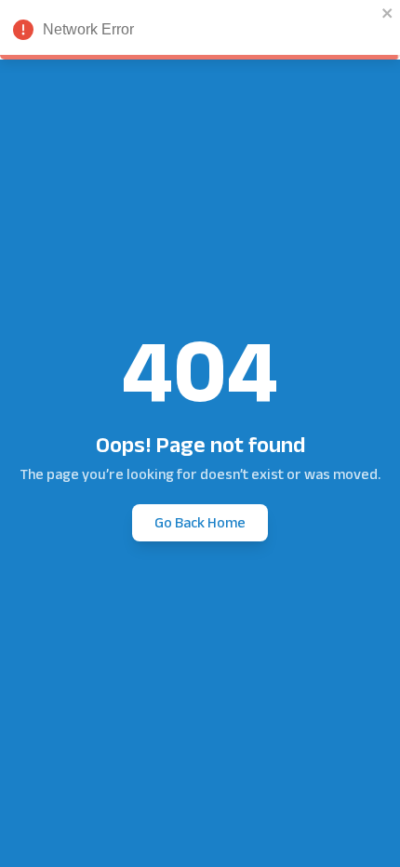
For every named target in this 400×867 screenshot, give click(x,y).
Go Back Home (200, 522)
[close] (387, 13)
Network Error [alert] (88, 29)
